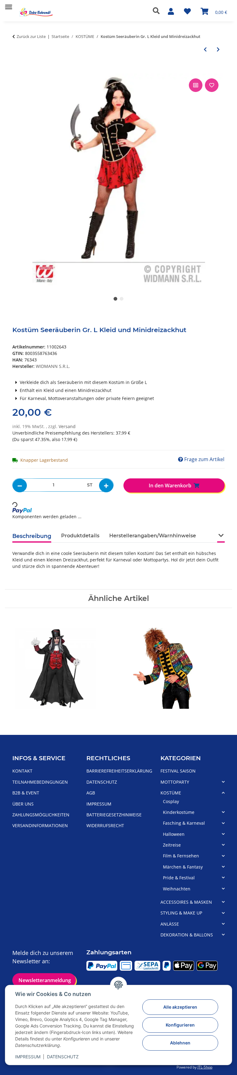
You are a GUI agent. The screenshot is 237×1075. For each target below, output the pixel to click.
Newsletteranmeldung (44, 980)
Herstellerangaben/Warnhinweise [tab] (152, 536)
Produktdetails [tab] (80, 536)
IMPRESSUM (27, 1056)
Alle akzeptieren (180, 1007)
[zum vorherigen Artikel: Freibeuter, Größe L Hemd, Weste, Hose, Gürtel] (205, 49)
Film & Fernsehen (181, 856)
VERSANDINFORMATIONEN (40, 825)
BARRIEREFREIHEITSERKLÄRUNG (119, 771)
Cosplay (171, 801)
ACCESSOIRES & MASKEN (186, 902)
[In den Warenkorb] (17, 70)
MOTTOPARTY (174, 782)
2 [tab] (121, 299)
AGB (90, 793)
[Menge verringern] (20, 485)
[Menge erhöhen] (106, 485)
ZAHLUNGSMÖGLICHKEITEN (40, 815)
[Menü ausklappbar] (8, 4)
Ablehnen (180, 1042)
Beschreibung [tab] (31, 536)
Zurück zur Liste (31, 36)
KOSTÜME (170, 793)
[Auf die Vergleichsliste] (195, 85)
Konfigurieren (180, 1024)
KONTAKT (22, 771)
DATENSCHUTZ (63, 1056)
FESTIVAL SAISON (178, 771)
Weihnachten (176, 889)
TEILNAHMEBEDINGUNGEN (40, 782)
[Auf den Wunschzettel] (211, 85)
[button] (158, 11)
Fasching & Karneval (184, 823)
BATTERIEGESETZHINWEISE (114, 815)
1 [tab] (115, 299)
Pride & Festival (179, 878)
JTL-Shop (205, 1067)
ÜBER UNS (23, 804)
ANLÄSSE (169, 924)
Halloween (174, 834)
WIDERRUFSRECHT (105, 825)
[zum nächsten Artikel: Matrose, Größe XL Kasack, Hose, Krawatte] (218, 49)
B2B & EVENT (25, 793)
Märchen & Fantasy (183, 867)
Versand (67, 426)
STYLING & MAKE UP (181, 913)
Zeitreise (172, 845)
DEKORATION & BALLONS (186, 935)
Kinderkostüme (178, 812)
